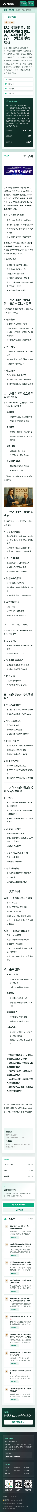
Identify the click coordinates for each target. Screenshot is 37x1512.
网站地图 (17, 1470)
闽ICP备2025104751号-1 (10, 1496)
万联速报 (11, 10)
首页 (5, 10)
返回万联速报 (12, 17)
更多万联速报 (20, 1205)
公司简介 (7, 1468)
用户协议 (7, 1473)
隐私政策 (26, 1473)
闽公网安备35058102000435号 (13, 1500)
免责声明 (26, 1470)
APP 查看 (19, 1210)
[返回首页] (8, 3)
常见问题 (7, 1470)
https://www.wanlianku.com (15, 1137)
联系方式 (17, 1468)
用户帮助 (26, 1468)
